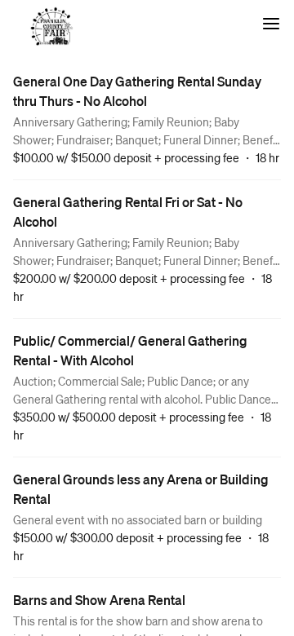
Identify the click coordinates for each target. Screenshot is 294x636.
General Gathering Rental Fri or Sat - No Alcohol (128, 211)
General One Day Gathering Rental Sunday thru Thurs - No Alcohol (137, 91)
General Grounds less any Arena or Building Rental (141, 488)
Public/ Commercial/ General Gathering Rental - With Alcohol (130, 350)
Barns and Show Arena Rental (99, 599)
